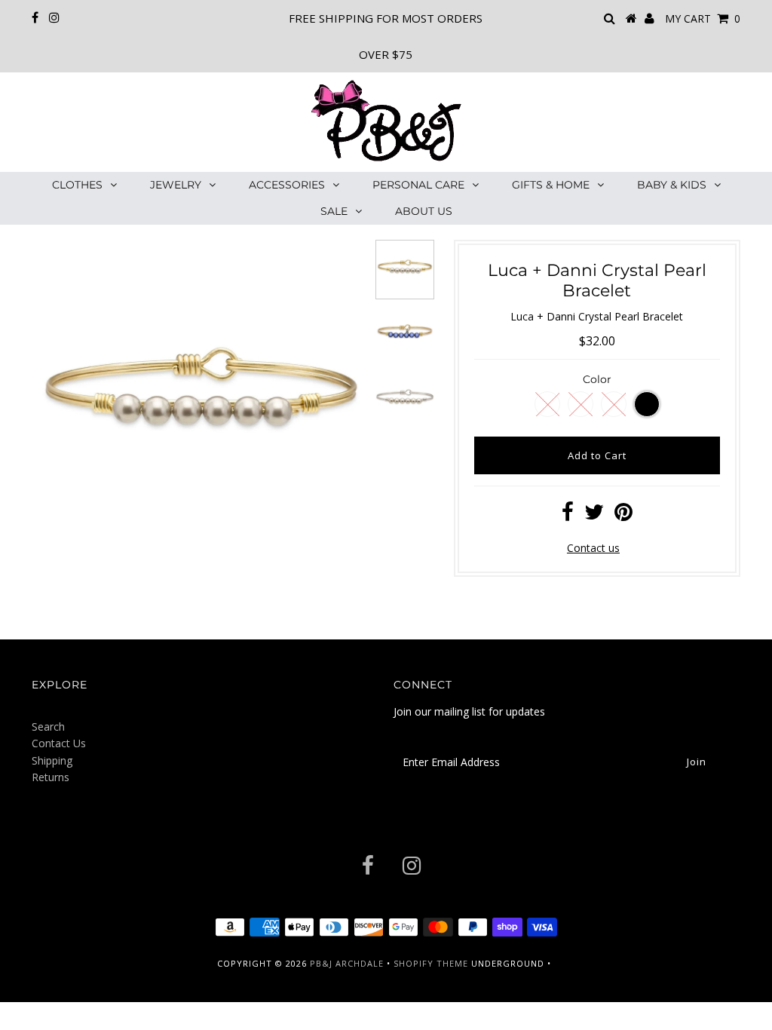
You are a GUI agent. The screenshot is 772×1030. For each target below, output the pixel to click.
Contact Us (59, 743)
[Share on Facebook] (568, 515)
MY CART (702, 18)
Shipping (52, 760)
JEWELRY (175, 185)
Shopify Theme (431, 963)
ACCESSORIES (287, 185)
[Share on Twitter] (594, 515)
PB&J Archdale (347, 963)
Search (48, 726)
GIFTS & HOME (551, 185)
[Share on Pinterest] (623, 515)
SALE (334, 211)
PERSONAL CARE (418, 185)
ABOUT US (423, 211)
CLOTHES (77, 185)
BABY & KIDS (671, 185)
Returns (50, 777)
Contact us (593, 548)
